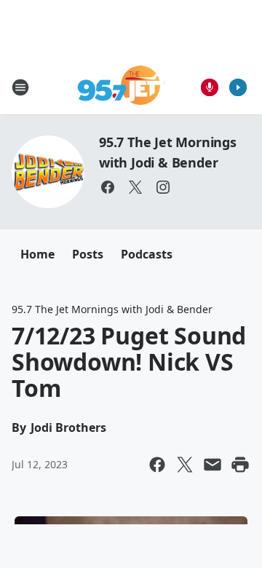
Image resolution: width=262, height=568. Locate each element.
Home (37, 254)
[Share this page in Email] (212, 464)
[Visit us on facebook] (107, 187)
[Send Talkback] (209, 87)
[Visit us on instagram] (163, 187)
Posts (87, 254)
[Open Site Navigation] (20, 87)
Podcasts (146, 254)
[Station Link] (121, 87)
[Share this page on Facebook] (157, 464)
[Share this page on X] (185, 464)
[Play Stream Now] (238, 87)
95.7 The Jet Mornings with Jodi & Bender (112, 309)
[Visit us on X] (135, 187)
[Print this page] (240, 464)
